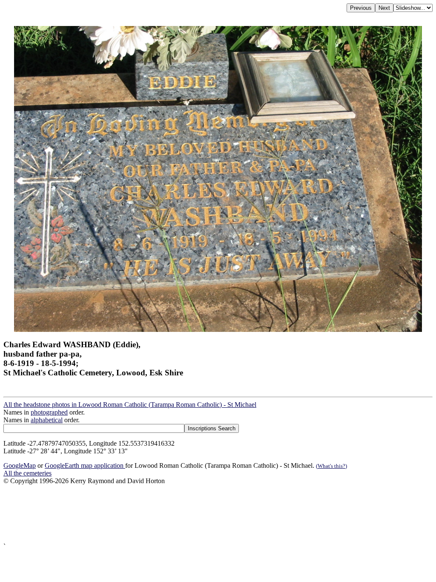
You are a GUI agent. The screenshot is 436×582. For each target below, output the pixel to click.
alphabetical (47, 420)
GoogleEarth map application (85, 465)
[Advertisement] (218, 514)
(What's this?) (331, 466)
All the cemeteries (27, 473)
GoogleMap (19, 465)
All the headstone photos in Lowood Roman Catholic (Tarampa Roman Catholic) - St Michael (129, 404)
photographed (49, 412)
